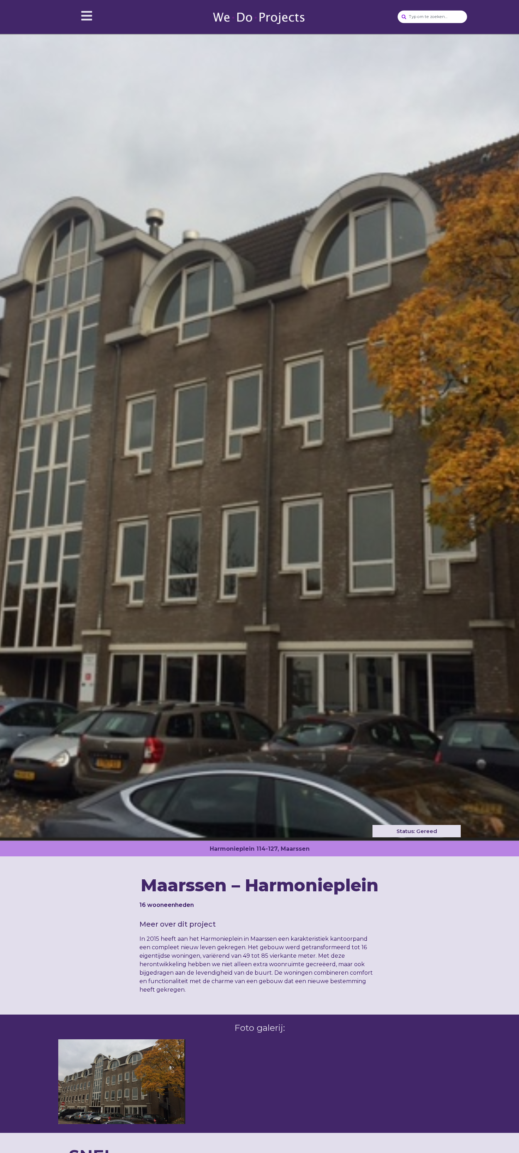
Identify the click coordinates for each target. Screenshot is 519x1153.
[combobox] (432, 17)
